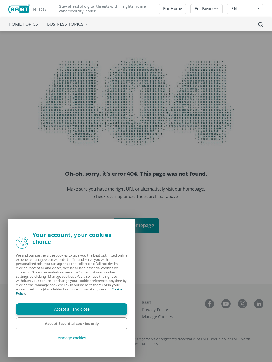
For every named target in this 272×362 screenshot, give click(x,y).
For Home (172, 9)
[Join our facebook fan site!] (209, 303)
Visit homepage (136, 225)
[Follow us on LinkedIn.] (259, 303)
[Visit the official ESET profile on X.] (242, 303)
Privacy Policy (155, 310)
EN (234, 9)
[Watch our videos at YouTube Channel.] (226, 303)
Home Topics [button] (23, 25)
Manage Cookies (157, 317)
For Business (206, 9)
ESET (146, 303)
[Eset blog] (30, 9)
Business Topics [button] (65, 25)
